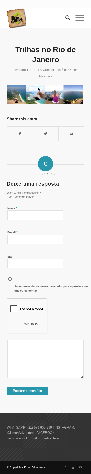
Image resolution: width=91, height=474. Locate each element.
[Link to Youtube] (80, 467)
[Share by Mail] (71, 134)
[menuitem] (65, 18)
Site (9, 256)
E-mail (12, 232)
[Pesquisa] (65, 18)
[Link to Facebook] (65, 467)
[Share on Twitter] (45, 134)
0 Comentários (50, 70)
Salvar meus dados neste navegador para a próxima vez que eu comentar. (51, 288)
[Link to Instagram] (73, 467)
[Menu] (77, 18)
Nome (12, 208)
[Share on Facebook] (20, 134)
